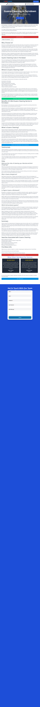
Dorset (20, 252)
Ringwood (11, 252)
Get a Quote (20, 18)
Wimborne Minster (5, 252)
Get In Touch (36, 1)
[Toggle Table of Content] (11, 40)
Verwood (23, 252)
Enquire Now (20, 281)
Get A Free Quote (20, 278)
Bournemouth (15, 252)
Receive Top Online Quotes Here (20, 254)
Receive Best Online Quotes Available (20, 98)
